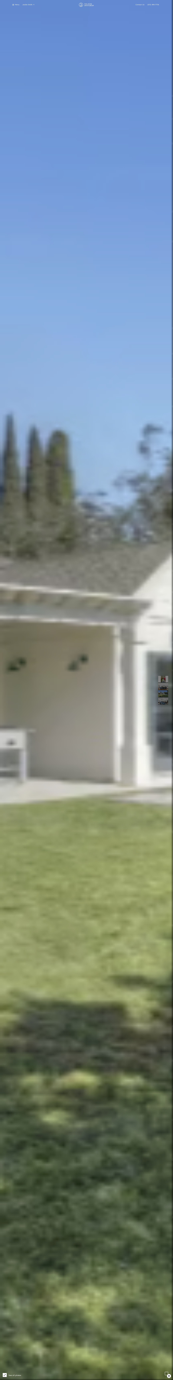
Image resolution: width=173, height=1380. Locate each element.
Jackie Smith (27, 5)
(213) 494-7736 (153, 5)
